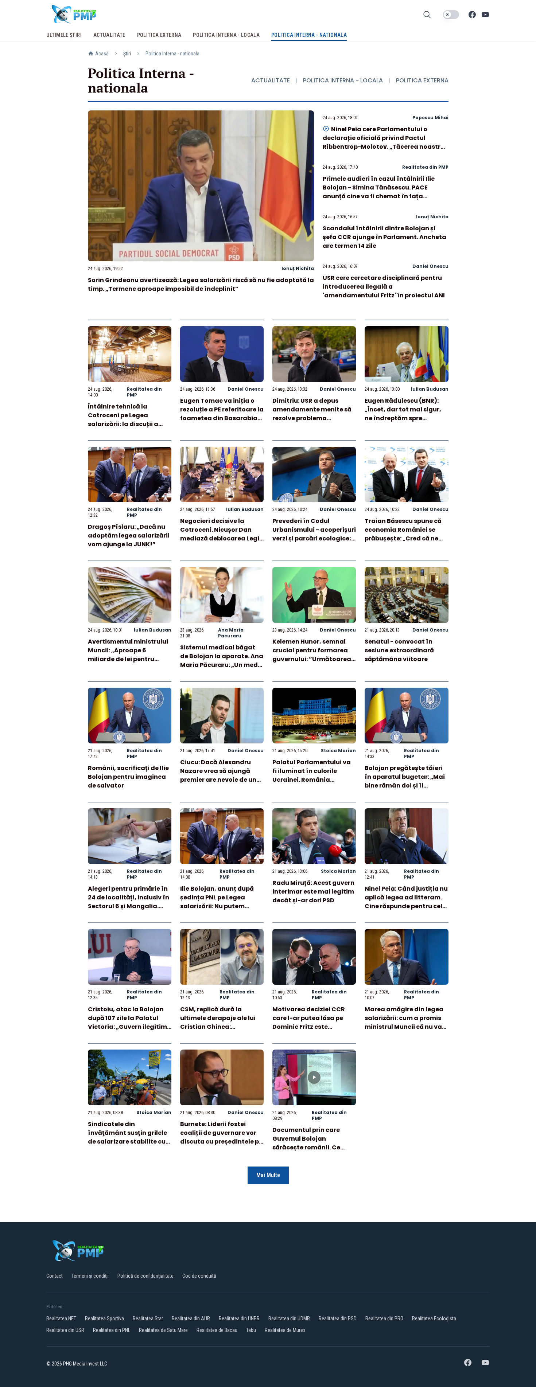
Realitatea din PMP (425, 167)
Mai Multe (268, 1175)
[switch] (451, 14)
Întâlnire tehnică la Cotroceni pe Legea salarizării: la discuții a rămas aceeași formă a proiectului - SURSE (124, 424)
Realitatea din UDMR (289, 1318)
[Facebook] (472, 14)
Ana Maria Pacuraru (231, 633)
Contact (54, 1276)
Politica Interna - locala (343, 80)
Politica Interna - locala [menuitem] (226, 35)
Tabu (251, 1330)
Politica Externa (422, 80)
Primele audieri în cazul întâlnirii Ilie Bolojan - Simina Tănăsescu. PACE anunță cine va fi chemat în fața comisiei (379, 192)
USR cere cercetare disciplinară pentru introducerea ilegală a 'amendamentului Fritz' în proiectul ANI (384, 287)
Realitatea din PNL (111, 1330)
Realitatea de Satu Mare (163, 1330)
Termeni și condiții (90, 1276)
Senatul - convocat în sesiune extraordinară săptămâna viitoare (399, 650)
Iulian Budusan (429, 389)
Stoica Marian (338, 750)
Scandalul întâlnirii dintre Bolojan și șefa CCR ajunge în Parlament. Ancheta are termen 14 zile (384, 237)
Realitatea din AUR (191, 1318)
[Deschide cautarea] (427, 14)
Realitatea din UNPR (239, 1318)
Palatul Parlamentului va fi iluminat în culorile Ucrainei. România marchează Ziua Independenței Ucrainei (311, 779)
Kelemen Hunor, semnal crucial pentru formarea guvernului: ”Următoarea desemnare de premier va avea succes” (312, 659)
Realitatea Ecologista (434, 1318)
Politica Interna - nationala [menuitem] (309, 35)
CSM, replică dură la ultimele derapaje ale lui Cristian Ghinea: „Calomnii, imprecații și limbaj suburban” (218, 1026)
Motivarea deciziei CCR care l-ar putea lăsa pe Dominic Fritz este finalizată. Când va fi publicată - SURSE (308, 1026)
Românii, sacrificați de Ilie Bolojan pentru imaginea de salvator (128, 777)
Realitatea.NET (61, 1318)
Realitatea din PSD (338, 1318)
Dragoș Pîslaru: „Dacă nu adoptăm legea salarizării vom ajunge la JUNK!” (129, 535)
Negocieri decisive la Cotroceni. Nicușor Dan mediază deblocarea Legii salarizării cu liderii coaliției (220, 538)
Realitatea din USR (65, 1330)
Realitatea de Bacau (217, 1330)
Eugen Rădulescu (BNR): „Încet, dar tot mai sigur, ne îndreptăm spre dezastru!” (403, 413)
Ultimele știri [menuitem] (64, 35)
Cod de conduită (199, 1276)
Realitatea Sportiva (104, 1318)
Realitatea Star (148, 1318)
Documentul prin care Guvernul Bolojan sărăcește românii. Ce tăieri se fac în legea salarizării (306, 1147)
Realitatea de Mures (285, 1330)
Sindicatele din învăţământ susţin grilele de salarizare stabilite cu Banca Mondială (127, 1137)
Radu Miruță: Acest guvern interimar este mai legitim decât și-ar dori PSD (313, 892)
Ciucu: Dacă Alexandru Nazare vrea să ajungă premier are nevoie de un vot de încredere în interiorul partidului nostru (218, 784)
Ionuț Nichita (297, 268)
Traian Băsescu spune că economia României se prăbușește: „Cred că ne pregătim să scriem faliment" (403, 538)
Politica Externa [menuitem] (159, 35)
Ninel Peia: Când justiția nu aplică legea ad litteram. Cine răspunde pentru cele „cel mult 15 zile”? (406, 901)
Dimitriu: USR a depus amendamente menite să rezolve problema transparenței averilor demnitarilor (311, 418)
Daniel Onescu (430, 266)
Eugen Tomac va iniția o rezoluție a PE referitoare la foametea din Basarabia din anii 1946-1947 (222, 413)
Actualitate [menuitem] (109, 35)
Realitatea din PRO (384, 1318)
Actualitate (270, 80)
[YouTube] (485, 14)
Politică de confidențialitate (145, 1276)
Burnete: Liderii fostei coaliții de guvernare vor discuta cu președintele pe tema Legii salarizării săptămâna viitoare (221, 1141)
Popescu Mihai (430, 117)
